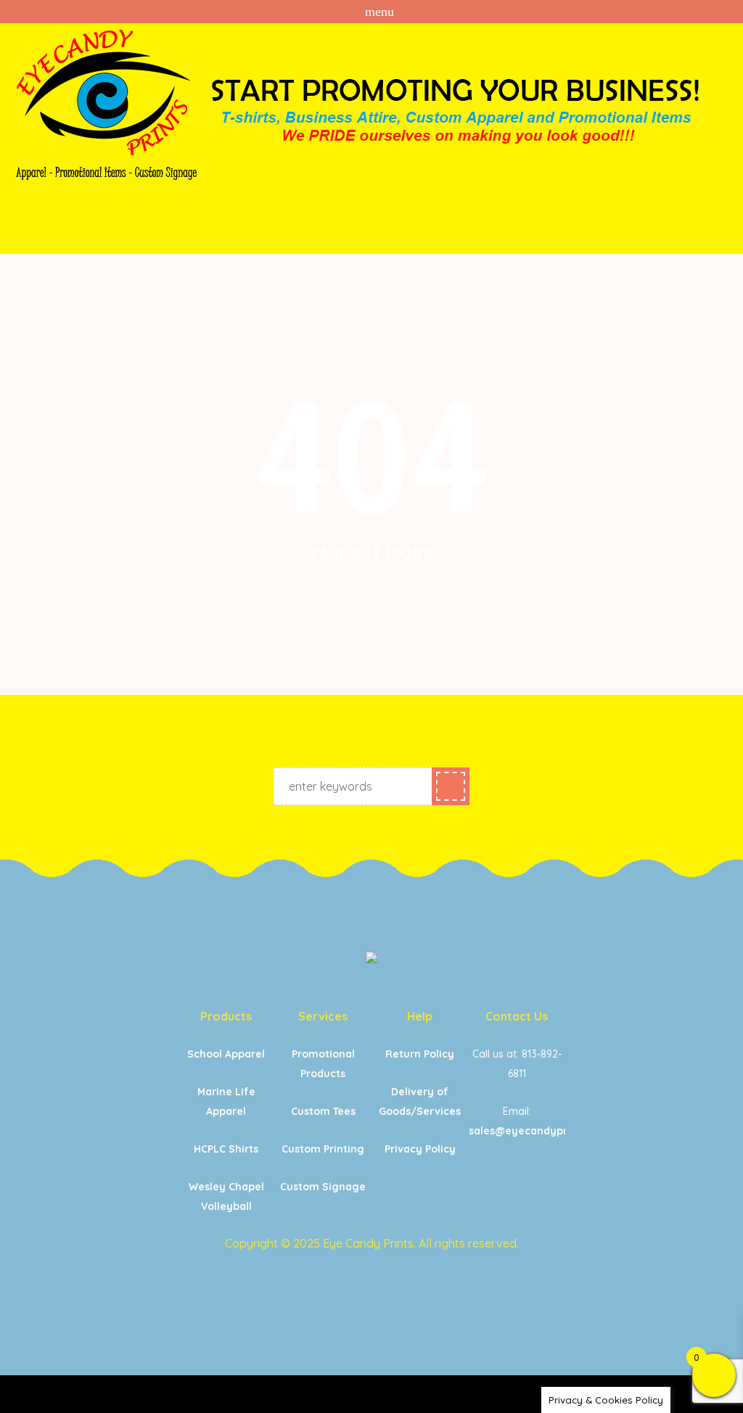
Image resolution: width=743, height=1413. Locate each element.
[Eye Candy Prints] (371, 960)
